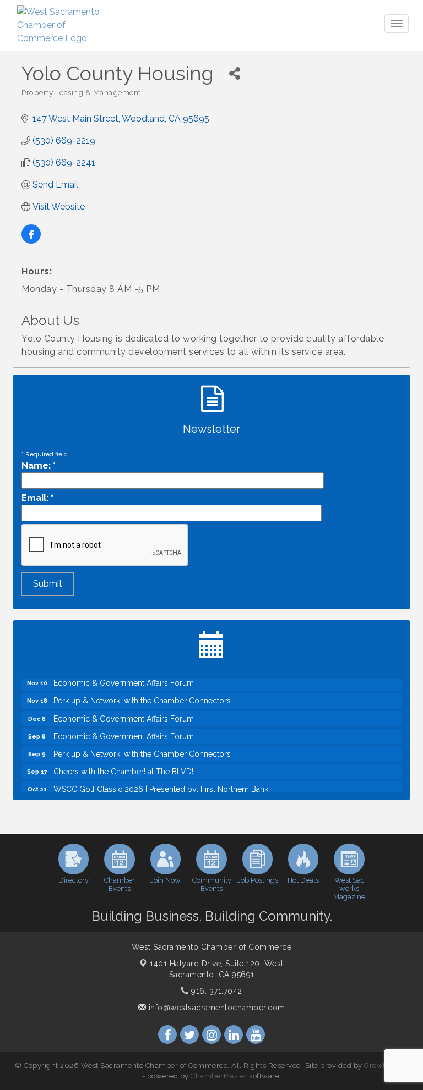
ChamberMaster (219, 1076)
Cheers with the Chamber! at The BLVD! (123, 765)
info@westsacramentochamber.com (215, 1007)
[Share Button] (234, 73)
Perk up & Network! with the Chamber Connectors (142, 694)
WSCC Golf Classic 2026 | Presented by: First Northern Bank (160, 782)
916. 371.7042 (215, 991)
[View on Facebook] (31, 240)
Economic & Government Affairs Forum (123, 712)
